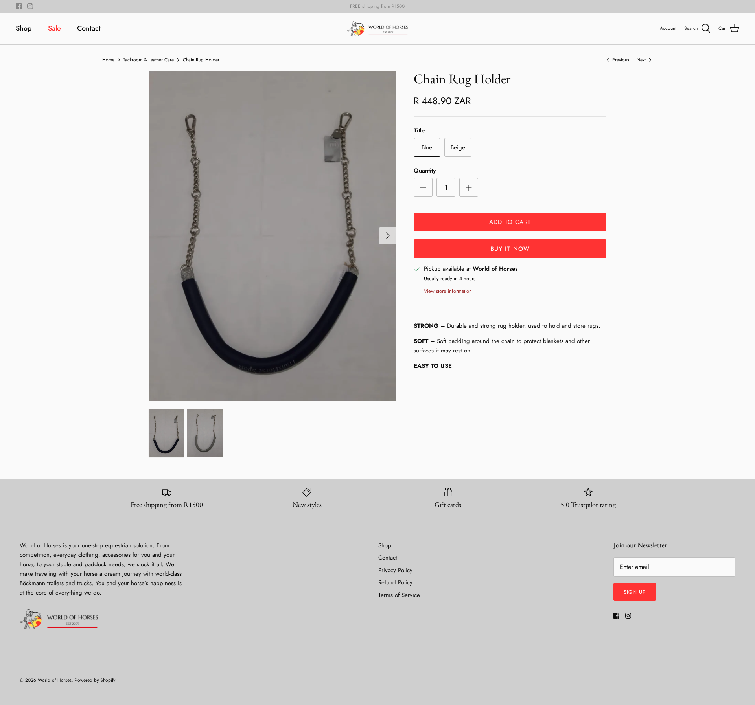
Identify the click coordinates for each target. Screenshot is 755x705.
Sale (54, 28)
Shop (24, 28)
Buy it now (510, 248)
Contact (89, 28)
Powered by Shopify (95, 680)
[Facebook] (19, 6)
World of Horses (55, 680)
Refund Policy (395, 582)
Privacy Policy (395, 570)
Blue (427, 147)
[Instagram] (30, 6)
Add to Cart (510, 222)
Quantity (425, 171)
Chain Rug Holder (201, 59)
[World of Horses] (377, 29)
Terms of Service (399, 595)
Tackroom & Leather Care (148, 59)
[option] (272, 236)
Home (108, 59)
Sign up (635, 592)
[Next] (387, 235)
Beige (458, 147)
